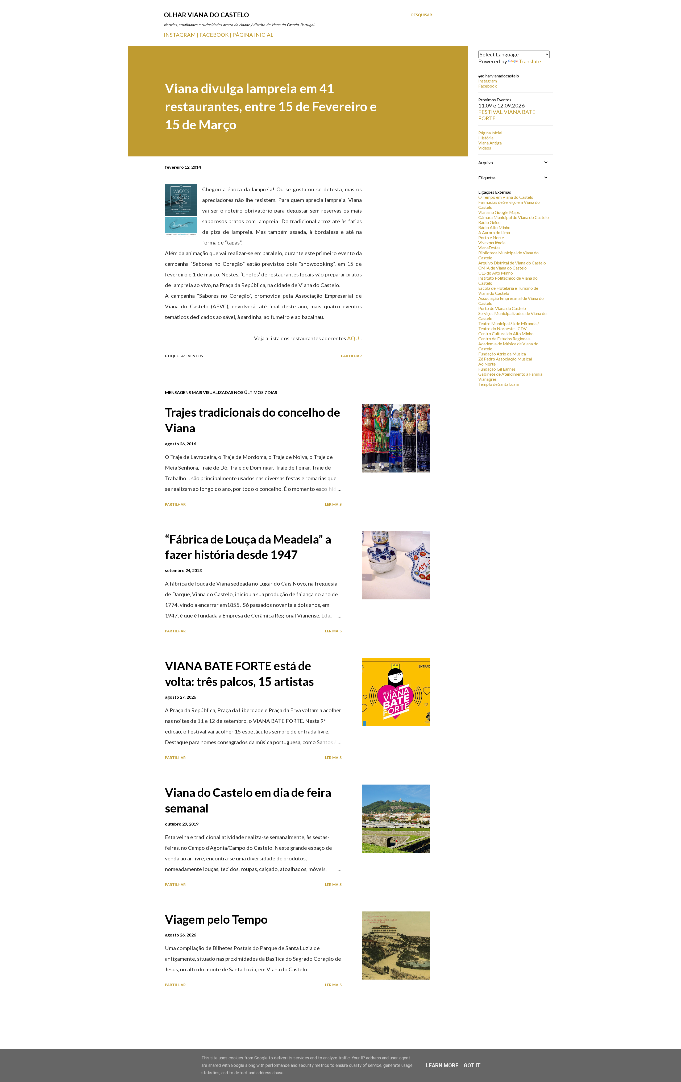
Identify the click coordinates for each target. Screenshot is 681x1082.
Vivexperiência (491, 242)
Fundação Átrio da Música (502, 353)
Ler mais (333, 504)
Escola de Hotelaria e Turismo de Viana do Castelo (508, 290)
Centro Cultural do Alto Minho (506, 333)
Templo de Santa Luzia (498, 384)
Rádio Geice (489, 222)
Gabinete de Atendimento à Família (510, 373)
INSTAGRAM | (182, 34)
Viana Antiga (490, 142)
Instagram (487, 80)
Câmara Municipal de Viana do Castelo (513, 217)
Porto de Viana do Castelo (502, 308)
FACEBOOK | (215, 34)
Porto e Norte (491, 237)
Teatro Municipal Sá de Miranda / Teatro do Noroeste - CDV (508, 326)
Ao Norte (487, 363)
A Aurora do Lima (494, 232)
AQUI (354, 338)
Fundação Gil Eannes (497, 368)
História (485, 137)
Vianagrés (487, 379)
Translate (530, 61)
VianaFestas (489, 247)
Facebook (487, 85)
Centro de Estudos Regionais (504, 338)
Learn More (442, 1065)
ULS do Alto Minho (495, 272)
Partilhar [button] (351, 356)
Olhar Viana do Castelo (206, 15)
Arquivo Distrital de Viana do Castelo (512, 262)
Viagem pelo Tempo (216, 919)
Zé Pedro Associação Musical (505, 358)
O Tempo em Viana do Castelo (505, 197)
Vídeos (484, 147)
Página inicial (490, 132)
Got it (472, 1065)
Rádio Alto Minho (494, 227)
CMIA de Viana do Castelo (502, 267)
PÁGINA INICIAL (252, 34)
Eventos (194, 356)
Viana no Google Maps (499, 212)
